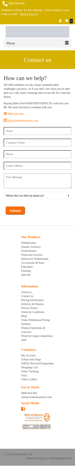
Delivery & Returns (32, 304)
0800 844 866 (16, 3)
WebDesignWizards (60, 458)
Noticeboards (28, 250)
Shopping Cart (29, 367)
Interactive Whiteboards (34, 258)
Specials (26, 274)
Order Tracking (30, 371)
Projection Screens (31, 254)
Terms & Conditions (32, 312)
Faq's (24, 375)
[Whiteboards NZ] (37, 32)
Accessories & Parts (32, 262)
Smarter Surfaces (31, 246)
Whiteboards (28, 242)
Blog (24, 315)
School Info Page (31, 359)
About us (26, 292)
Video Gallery (29, 379)
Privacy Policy (29, 308)
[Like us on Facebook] (23, 409)
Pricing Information (32, 300)
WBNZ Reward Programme (37, 363)
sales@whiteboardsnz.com (23, 120)
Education (27, 266)
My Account (28, 355)
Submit (15, 211)
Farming (26, 270)
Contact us (27, 296)
